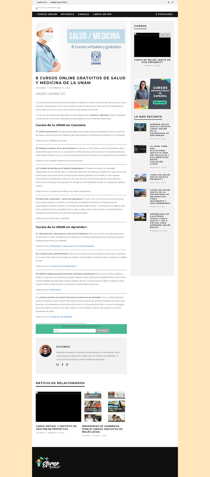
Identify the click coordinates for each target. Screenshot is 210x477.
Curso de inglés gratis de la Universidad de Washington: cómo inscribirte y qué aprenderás (160, 196)
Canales (83, 14)
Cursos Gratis (41, 93)
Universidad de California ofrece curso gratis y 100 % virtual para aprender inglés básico (160, 220)
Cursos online (47, 14)
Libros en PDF (102, 14)
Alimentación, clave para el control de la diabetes (72, 246)
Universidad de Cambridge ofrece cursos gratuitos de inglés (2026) (102, 429)
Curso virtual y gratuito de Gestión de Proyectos (56, 427)
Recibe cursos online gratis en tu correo (81, 326)
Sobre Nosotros (58, 2)
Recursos (67, 14)
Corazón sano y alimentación (63, 266)
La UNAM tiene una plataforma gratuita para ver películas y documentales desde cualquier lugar (160, 155)
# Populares (164, 14)
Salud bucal (55, 289)
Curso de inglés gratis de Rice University (152, 61)
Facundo (41, 88)
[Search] (169, 2)
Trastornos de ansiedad (61, 316)
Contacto (42, 2)
